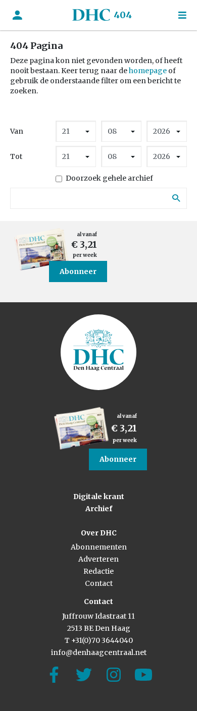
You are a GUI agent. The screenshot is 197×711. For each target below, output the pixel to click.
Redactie (98, 571)
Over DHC (99, 532)
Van (16, 131)
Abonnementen (99, 547)
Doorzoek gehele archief (109, 178)
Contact (99, 583)
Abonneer (78, 271)
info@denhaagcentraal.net (98, 652)
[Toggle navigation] (182, 15)
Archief (98, 508)
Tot (16, 156)
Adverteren (98, 559)
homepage (148, 70)
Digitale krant (98, 496)
